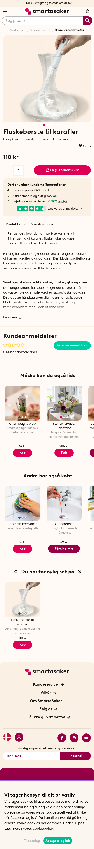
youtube (84, 737)
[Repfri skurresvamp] (22, 503)
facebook (60, 737)
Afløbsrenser (64, 524)
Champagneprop (22, 423)
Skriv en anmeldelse (72, 345)
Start (13, 30)
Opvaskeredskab (40, 30)
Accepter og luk (57, 841)
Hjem (23, 30)
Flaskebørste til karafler (22, 622)
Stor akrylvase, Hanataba (64, 426)
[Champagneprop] (22, 403)
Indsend (75, 756)
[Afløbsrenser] (64, 503)
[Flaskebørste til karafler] (22, 599)
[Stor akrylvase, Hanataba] (64, 403)
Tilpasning (32, 841)
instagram (72, 737)
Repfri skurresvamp (22, 524)
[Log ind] (17, 737)
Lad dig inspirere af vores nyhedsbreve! (47, 748)
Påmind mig (64, 548)
